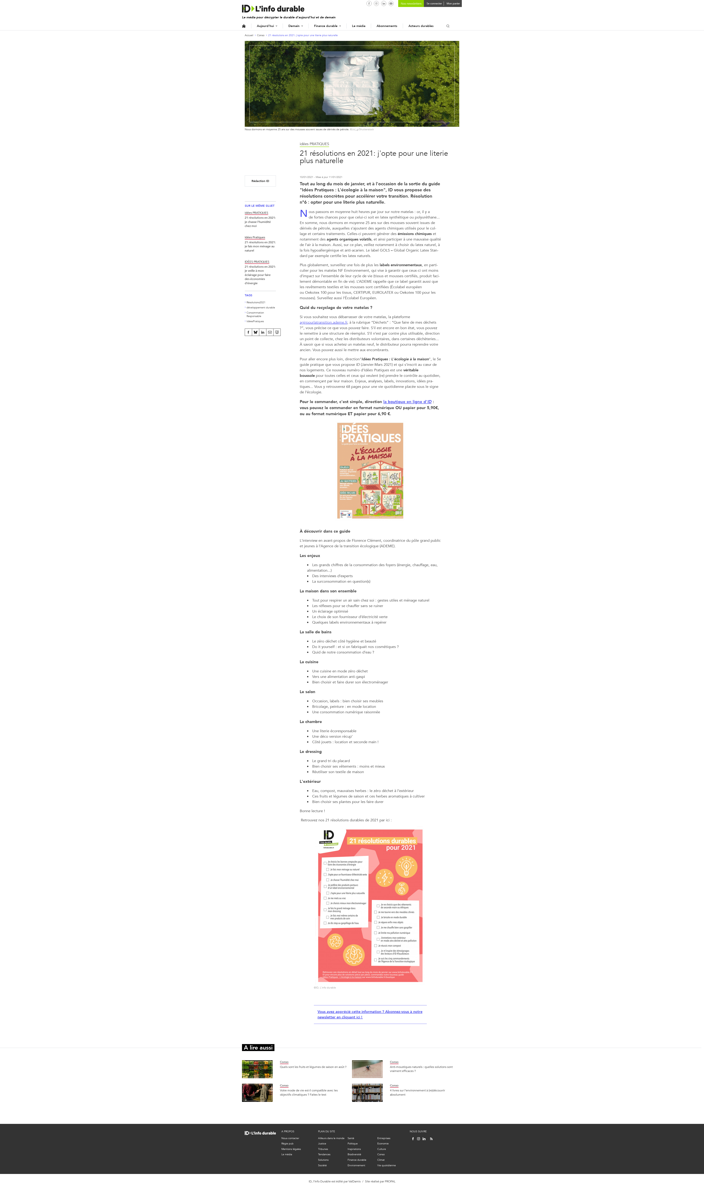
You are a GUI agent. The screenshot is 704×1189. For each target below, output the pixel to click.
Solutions (323, 1160)
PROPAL (390, 1181)
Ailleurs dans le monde (331, 1138)
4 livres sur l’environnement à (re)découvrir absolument (417, 1092)
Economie (383, 1143)
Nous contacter (290, 1138)
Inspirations (354, 1149)
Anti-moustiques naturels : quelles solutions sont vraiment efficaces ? (421, 1069)
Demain (294, 26)
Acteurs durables (421, 26)
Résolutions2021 (256, 302)
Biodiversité (354, 1154)
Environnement (356, 1165)
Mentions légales (291, 1149)
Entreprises (383, 1138)
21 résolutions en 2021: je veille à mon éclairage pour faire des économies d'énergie (260, 275)
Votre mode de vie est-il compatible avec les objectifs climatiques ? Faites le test (309, 1092)
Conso (260, 35)
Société (322, 1165)
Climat (381, 1160)
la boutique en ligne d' (407, 401)
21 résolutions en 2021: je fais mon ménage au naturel (260, 246)
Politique (353, 1143)
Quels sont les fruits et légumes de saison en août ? (313, 1067)
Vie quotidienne (386, 1165)
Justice (322, 1143)
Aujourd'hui (265, 26)
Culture (381, 1149)
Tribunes (323, 1149)
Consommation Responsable (255, 314)
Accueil (244, 25)
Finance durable (326, 26)
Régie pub (287, 1143)
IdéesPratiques (255, 321)
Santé (351, 1138)
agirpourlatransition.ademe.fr (323, 322)
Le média (358, 26)
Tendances (324, 1154)
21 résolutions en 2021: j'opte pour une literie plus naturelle (303, 35)
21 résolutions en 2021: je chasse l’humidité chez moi (260, 222)
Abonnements (387, 26)
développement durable (261, 307)
